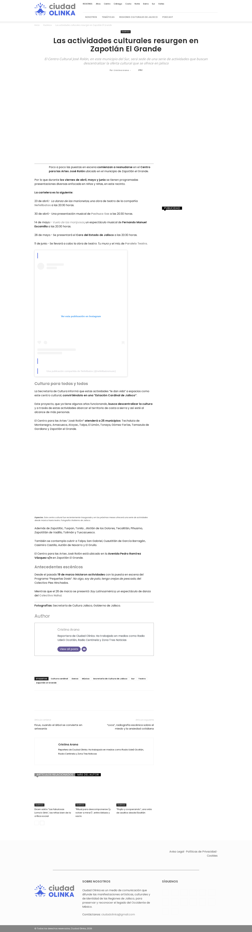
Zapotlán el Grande (46, 682)
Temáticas (108, 17)
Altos (98, 3)
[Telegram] (181, 8)
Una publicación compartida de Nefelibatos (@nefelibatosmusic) (81, 371)
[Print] (93, 703)
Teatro (142, 678)
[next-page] (42, 823)
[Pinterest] (164, 8)
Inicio (37, 25)
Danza (75, 678)
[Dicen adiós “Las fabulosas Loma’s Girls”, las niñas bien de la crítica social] (53, 793)
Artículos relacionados (55, 774)
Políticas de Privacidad (201, 852)
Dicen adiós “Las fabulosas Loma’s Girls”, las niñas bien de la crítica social (52, 813)
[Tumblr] (101, 703)
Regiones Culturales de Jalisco (138, 17)
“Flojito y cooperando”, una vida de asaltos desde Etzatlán (134, 811)
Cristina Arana (121, 70)
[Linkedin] (152, 8)
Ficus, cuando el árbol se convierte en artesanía (58, 726)
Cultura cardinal (59, 678)
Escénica (47, 25)
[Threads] (215, 8)
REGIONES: (88, 3)
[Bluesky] (209, 8)
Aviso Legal (176, 852)
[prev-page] (36, 823)
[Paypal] (158, 8)
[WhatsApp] (198, 8)
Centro (107, 3)
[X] (192, 8)
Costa (128, 3)
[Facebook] (141, 8)
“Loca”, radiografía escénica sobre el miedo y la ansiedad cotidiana (130, 726)
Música (85, 678)
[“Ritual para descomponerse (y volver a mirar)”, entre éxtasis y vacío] (94, 793)
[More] (117, 703)
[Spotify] (175, 8)
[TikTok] (186, 8)
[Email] (84, 649)
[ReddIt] (77, 703)
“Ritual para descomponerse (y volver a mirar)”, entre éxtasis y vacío (93, 813)
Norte (137, 3)
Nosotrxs (91, 17)
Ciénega (118, 3)
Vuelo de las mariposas (68, 222)
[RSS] (169, 8)
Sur (153, 3)
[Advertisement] (94, 665)
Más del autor (88, 774)
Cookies (212, 856)
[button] (213, 17)
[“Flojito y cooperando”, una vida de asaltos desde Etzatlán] (135, 793)
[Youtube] (203, 8)
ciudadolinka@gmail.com (118, 914)
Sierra (146, 3)
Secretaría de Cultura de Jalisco (110, 678)
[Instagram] (147, 8)
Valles (161, 3)
